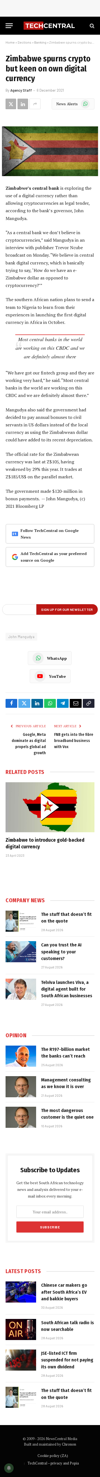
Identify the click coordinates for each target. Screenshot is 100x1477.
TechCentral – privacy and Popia (53, 1463)
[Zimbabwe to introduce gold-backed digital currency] (50, 807)
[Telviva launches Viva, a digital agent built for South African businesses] (21, 989)
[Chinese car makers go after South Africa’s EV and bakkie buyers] (21, 1292)
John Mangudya (21, 636)
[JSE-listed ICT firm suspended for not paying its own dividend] (21, 1360)
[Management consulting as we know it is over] (21, 1086)
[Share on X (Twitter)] (11, 104)
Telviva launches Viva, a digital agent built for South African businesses (66, 989)
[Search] (91, 25)
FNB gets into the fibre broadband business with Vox (73, 740)
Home (10, 42)
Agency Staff (21, 90)
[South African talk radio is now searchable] (21, 1329)
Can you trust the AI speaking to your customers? (61, 951)
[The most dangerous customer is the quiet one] (21, 1117)
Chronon (69, 1444)
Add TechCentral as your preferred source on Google (54, 557)
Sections (24, 42)
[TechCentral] (50, 26)
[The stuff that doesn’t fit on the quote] (21, 921)
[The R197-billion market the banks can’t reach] (21, 1056)
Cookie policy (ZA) (53, 1455)
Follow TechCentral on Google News (50, 534)
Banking (40, 42)
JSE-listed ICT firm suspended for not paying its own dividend (67, 1360)
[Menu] (9, 25)
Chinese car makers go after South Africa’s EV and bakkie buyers (64, 1292)
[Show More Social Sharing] (35, 104)
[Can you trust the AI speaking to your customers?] (21, 951)
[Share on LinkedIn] (23, 104)
